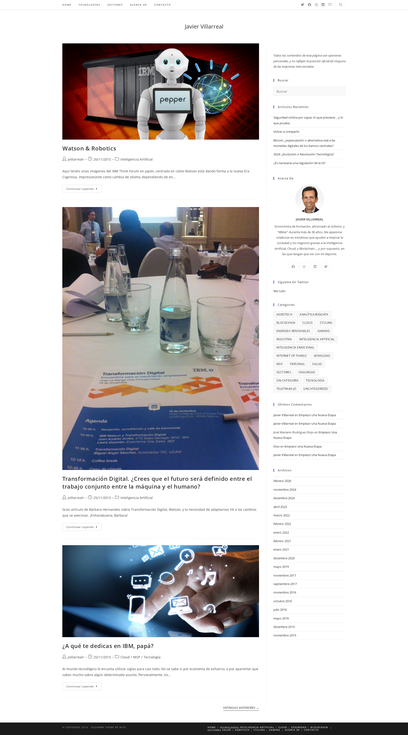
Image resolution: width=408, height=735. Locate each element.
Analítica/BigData (314, 314)
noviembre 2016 (284, 592)
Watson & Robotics (89, 148)
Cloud (125, 657)
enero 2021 (281, 549)
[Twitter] (302, 4)
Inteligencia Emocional (295, 347)
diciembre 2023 (284, 498)
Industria (284, 339)
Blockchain (285, 323)
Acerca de (292, 729)
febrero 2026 (282, 481)
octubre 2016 (282, 601)
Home (212, 727)
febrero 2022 (282, 524)
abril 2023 (280, 507)
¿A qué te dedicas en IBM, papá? (108, 646)
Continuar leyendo (84, 190)
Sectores (283, 372)
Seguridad (306, 372)
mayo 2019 (281, 567)
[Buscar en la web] (340, 5)
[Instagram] (316, 4)
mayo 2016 (281, 618)
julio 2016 (280, 609)
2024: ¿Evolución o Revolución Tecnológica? (303, 154)
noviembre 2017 (284, 575)
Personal (297, 364)
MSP (136, 657)
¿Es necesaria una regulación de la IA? (299, 163)
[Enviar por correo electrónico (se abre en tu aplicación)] (329, 4)
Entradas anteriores (241, 708)
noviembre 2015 (284, 635)
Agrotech (284, 314)
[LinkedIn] (323, 4)
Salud (317, 364)
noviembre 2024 (284, 489)
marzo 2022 (281, 515)
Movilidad (322, 356)
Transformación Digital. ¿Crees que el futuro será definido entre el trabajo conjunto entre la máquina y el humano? (157, 482)
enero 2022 (281, 532)
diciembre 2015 (284, 627)
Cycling (326, 323)
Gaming (324, 331)
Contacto (311, 729)
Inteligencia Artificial (136, 159)
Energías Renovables (293, 331)
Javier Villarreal (204, 26)
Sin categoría (287, 380)
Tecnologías (229, 727)
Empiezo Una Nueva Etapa (317, 415)
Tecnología (152, 657)
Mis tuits (279, 291)
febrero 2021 (282, 541)
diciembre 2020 (284, 558)
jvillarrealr (76, 159)
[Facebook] (309, 4)
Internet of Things (291, 356)
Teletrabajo (286, 389)
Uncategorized (315, 389)
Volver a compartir (286, 131)
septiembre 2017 (285, 584)
